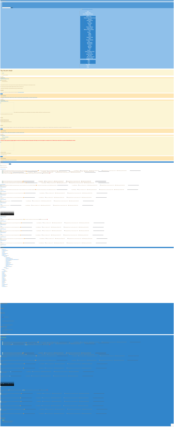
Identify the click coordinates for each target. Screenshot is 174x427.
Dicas (3, 252)
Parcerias (3, 276)
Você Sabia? (4, 286)
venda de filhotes (121, 306)
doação (31, 97)
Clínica (89, 60)
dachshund (54, 306)
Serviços (88, 59)
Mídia (3, 273)
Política (3, 278)
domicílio (60, 306)
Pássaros (88, 32)
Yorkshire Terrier (90, 28)
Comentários (2, 77)
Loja (89, 63)
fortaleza (66, 306)
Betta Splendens (89, 43)
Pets (88, 15)
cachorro (15, 97)
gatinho (70, 306)
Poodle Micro (8, 262)
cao (29, 97)
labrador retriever (79, 306)
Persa (90, 30)
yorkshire (128, 306)
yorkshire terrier (132, 306)
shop (112, 306)
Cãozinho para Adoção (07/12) (4, 78)
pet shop (97, 306)
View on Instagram (3, 191)
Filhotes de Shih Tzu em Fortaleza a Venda (13, 328)
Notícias (3, 274)
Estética (89, 61)
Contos (3, 251)
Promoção (3, 280)
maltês (85, 306)
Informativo (4, 271)
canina (39, 306)
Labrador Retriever (90, 20)
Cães (5, 256)
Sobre (88, 65)
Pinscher (89, 24)
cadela (9, 132)
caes (37, 306)
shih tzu (110, 306)
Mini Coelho (90, 55)
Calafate (89, 33)
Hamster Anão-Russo (89, 54)
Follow (1, 188)
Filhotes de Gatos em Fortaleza (89, 29)
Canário (89, 36)
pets (95, 306)
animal (23, 306)
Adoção (4, 95)
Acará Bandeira (89, 42)
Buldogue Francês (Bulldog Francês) (90, 17)
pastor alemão (88, 306)
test (4, 270)
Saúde (3, 281)
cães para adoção (20, 97)
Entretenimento (4, 253)
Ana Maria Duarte (21, 92)
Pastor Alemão (89, 23)
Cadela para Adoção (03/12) (4, 101)
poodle (102, 306)
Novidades (4, 275)
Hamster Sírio (89, 52)
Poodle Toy (7, 263)
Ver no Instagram (2, 184)
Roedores (88, 50)
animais (19, 306)
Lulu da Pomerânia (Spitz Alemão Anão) (12, 259)
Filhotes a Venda (4, 255)
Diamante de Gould (90, 37)
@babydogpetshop (3, 194)
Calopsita (89, 34)
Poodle (90, 25)
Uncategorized (4, 284)
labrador (76, 306)
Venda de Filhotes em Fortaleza (88, 13)
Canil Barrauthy (88, 12)
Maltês (90, 21)
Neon (90, 48)
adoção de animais (7, 306)
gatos (74, 306)
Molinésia (89, 47)
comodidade (48, 306)
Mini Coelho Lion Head (90, 56)
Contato (88, 67)
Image (3, 269)
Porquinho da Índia (89, 58)
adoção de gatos (16, 306)
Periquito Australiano (89, 39)
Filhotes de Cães (88, 16)
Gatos (5, 267)
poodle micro (104, 306)
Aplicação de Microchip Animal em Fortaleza (9, 322)
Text (3, 283)
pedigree (91, 306)
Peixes (89, 41)
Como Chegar (88, 64)
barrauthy (26, 306)
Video (3, 285)
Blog (28, 306)
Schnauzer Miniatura (89, 26)
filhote (62, 306)
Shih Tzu (7, 265)
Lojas (3, 272)
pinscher (100, 306)
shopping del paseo (115, 306)
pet (94, 306)
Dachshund (90, 19)
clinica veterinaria (44, 306)
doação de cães (34, 97)
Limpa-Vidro (90, 46)
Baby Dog (3, 328)
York (126, 306)
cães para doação (25, 97)
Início (88, 11)
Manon (90, 38)
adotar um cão (12, 97)
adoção (3, 97)
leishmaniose (82, 306)
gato (72, 306)
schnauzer (107, 306)
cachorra (6, 132)
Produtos (3, 279)
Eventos (3, 254)
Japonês (89, 45)
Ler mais (1, 93)
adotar (1, 306)
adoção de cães (7, 97)
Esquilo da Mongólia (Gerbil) (89, 51)
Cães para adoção (2, 138)
